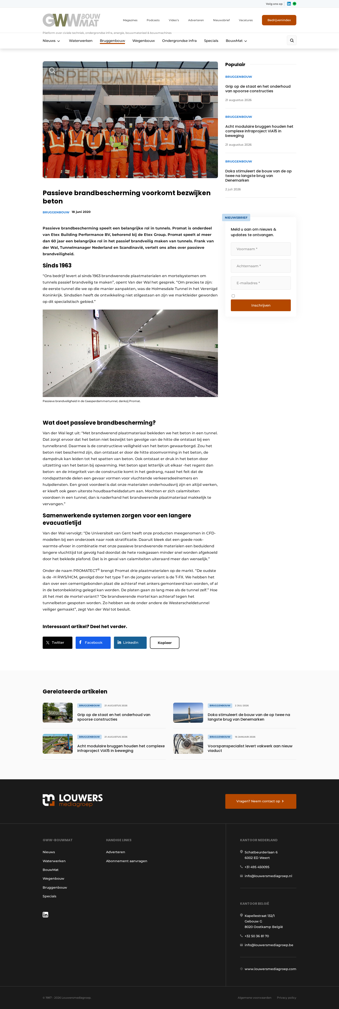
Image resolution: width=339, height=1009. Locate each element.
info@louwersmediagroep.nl (268, 876)
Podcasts (153, 20)
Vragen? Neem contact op (258, 801)
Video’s (174, 20)
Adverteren (196, 20)
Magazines (130, 20)
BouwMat (234, 40)
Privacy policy (286, 997)
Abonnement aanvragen (126, 861)
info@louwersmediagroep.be (269, 945)
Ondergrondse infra (179, 40)
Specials (211, 40)
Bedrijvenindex (279, 20)
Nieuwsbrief (221, 20)
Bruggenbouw (112, 40)
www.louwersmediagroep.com (270, 969)
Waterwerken (80, 40)
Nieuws (49, 40)
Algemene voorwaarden (254, 997)
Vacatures (246, 20)
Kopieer (165, 643)
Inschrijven (261, 305)
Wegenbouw (143, 40)
